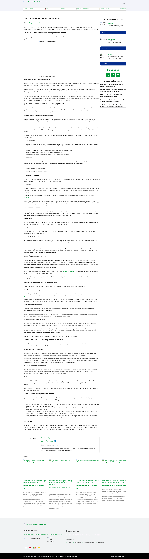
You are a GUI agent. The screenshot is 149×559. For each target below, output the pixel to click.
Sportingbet (111, 39)
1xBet (69, 535)
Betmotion (97, 535)
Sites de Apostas (29, 9)
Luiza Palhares (47, 441)
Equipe (69, 556)
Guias (47, 9)
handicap (26, 197)
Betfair (110, 55)
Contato (74, 556)
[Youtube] (118, 75)
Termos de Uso (49, 556)
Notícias (123, 9)
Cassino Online (104, 9)
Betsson (110, 23)
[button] (124, 3)
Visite (104, 32)
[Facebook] (108, 75)
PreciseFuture (122, 556)
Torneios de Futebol (83, 9)
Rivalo (88, 535)
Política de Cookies (60, 556)
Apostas (63, 9)
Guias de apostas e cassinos (33, 23)
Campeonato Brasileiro (68, 271)
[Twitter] (113, 75)
